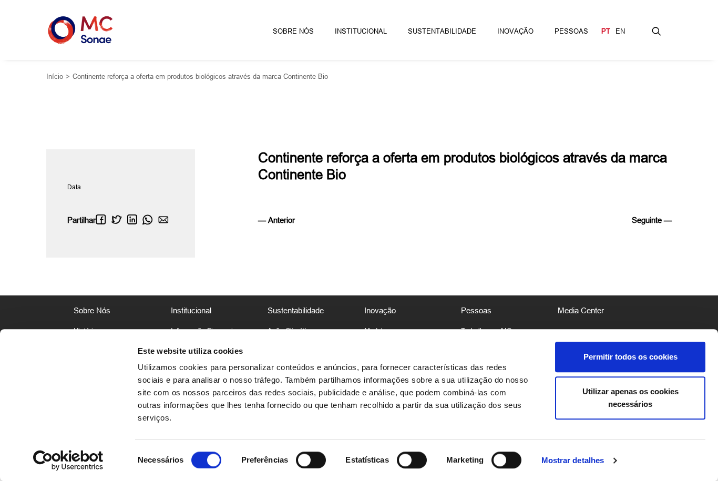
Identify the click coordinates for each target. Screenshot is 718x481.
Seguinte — (652, 220)
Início (54, 76)
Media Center (581, 310)
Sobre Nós (293, 31)
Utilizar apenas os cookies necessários (630, 397)
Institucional (361, 31)
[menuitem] (293, 30)
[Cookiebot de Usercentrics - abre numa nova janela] (68, 460)
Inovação (515, 31)
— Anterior (276, 220)
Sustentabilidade (442, 31)
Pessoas (571, 31)
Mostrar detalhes (572, 460)
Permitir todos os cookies (630, 356)
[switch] (311, 460)
